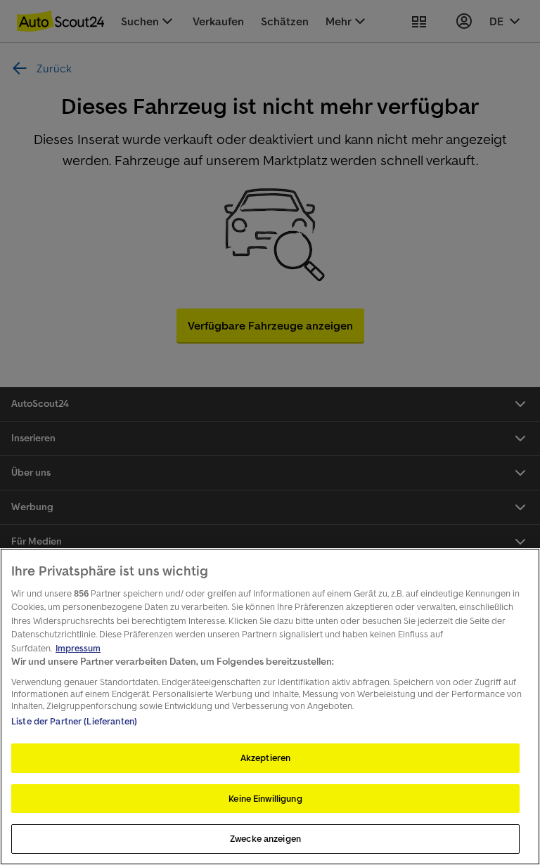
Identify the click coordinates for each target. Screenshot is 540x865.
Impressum (78, 648)
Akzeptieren (265, 758)
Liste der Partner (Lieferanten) (74, 721)
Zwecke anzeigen (265, 839)
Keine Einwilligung (265, 799)
